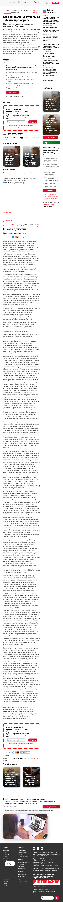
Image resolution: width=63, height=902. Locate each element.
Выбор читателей (51, 11)
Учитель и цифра (7, 872)
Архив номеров (27, 3)
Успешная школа (22, 850)
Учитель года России (23, 856)
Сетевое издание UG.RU (23, 862)
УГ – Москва (21, 864)
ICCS (19, 879)
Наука (4, 852)
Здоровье (5, 870)
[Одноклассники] (16, 237)
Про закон (5, 856)
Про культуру (6, 854)
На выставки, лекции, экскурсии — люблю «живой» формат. (21, 80)
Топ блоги (47, 88)
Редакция (5, 881)
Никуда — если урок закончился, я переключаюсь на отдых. (21, 87)
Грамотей (5, 866)
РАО (9, 134)
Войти (55, 3)
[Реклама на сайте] (57, 898)
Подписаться (33, 122)
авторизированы (8, 175)
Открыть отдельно (48, 204)
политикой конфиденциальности (23, 125)
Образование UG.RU (10, 152)
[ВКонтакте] (13, 237)
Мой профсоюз (21, 866)
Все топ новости (48, 80)
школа (20, 134)
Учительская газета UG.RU (17, 29)
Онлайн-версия (21, 876)
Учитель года (28, 152)
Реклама (5, 883)
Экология (5, 858)
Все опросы (6, 102)
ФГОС (14, 134)
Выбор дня (5, 860)
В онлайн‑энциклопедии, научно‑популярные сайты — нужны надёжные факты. (22, 76)
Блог (19, 2)
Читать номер (35, 11)
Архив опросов (47, 206)
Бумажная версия (22, 874)
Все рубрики (6, 874)
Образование (6, 850)
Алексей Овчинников (8, 225)
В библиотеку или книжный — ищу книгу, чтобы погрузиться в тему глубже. (20, 84)
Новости (12, 2)
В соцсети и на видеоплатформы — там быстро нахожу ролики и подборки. (22, 72)
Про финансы (6, 868)
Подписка (37, 2)
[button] (8, 182)
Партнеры (5, 885)
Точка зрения (7, 11)
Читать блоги (50, 137)
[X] (18, 237)
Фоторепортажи (22, 881)
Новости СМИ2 (6, 212)
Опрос (47, 142)
